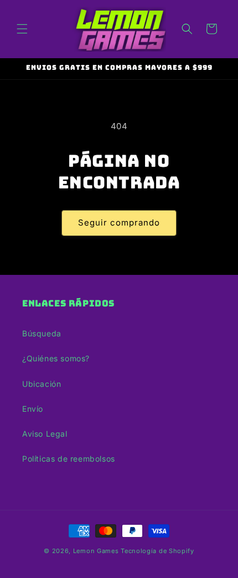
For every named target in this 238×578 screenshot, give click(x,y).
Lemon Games (96, 551)
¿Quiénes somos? (56, 358)
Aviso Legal (45, 433)
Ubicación (41, 383)
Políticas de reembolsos (68, 458)
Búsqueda (41, 333)
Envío (32, 408)
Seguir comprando (119, 222)
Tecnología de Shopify (157, 551)
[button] (22, 29)
